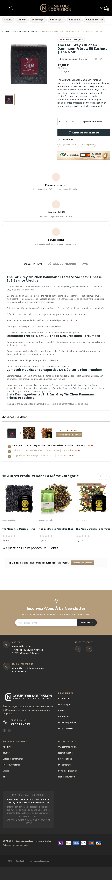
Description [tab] (33, 263)
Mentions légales (43, 841)
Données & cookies (24, 841)
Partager (91, 59)
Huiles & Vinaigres (11, 764)
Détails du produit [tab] (62, 263)
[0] (103, 7)
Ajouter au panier (92, 121)
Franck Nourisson (66, 776)
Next (106, 476)
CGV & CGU (8, 841)
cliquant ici (65, 366)
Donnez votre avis (68, 59)
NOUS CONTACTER (94, 20)
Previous (100, 476)
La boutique (63, 698)
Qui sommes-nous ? (67, 746)
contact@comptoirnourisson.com (28, 668)
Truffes (6, 752)
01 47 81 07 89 (19, 671)
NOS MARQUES (57, 20)
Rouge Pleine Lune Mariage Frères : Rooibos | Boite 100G (39, 455)
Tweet (96, 59)
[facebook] (78, 649)
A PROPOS (22, 20)
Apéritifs (7, 746)
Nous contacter (65, 728)
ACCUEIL (8, 20)
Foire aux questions (67, 770)
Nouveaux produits (67, 722)
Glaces (6, 770)
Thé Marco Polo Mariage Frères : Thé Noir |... (25, 528)
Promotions (63, 716)
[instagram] (89, 649)
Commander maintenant (85, 132)
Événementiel (64, 764)
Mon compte (64, 704)
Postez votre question (82, 562)
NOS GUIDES (74, 20)
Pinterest (101, 59)
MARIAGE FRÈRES (9, 520)
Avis (85, 263)
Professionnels (65, 758)
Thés (5, 776)
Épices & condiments (13, 758)
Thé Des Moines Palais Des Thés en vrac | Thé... (64, 528)
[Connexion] (101, 8)
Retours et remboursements (15, 845)
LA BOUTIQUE (38, 20)
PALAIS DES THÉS (46, 520)
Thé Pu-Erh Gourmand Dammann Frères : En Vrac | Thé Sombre (42, 450)
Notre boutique (65, 752)
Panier (61, 710)
